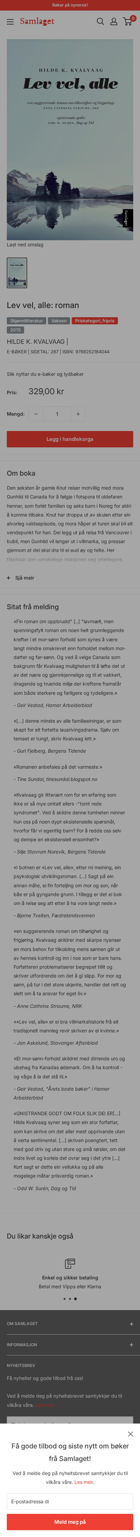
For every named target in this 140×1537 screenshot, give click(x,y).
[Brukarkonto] (113, 21)
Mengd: (15, 414)
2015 (15, 330)
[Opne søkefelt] (100, 21)
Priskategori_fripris (95, 320)
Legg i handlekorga (70, 439)
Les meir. (84, 1482)
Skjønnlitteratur (26, 320)
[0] (127, 21)
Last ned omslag (25, 244)
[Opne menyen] (10, 22)
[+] (78, 414)
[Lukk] (130, 1433)
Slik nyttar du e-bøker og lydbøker (45, 374)
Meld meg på (70, 1522)
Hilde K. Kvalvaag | (37, 341)
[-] (36, 414)
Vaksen (59, 320)
